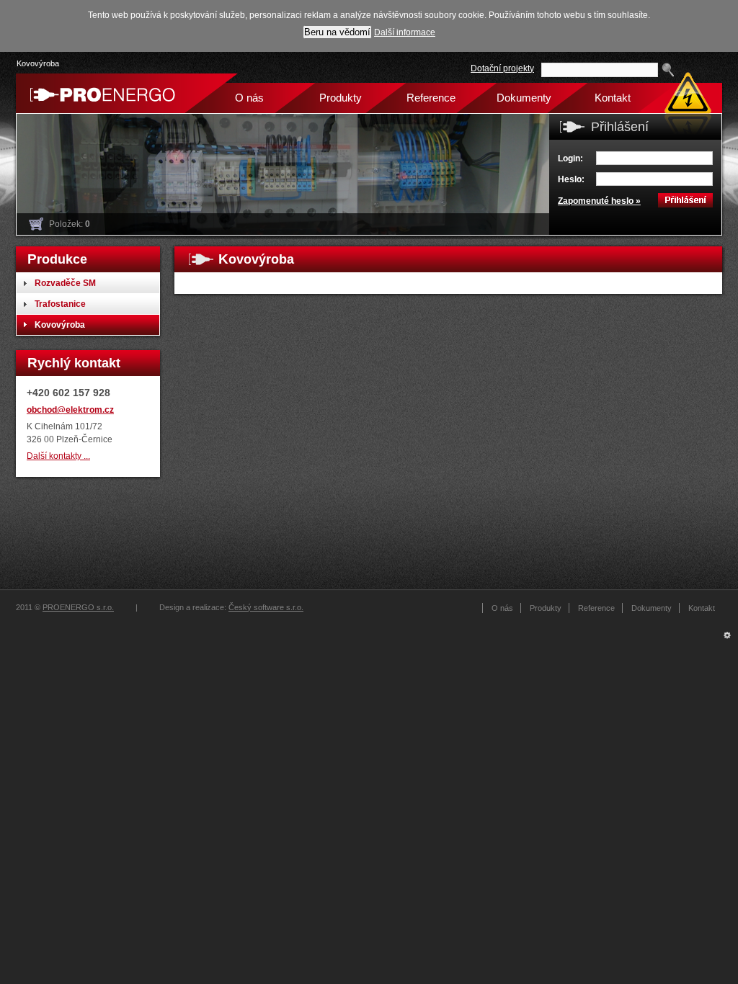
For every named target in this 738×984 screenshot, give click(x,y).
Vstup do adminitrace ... (727, 639)
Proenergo (99, 93)
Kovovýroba (38, 63)
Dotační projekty (502, 68)
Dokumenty (522, 97)
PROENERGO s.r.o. (78, 607)
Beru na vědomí (337, 32)
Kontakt (613, 97)
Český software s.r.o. (265, 607)
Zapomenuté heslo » (599, 200)
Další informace (404, 32)
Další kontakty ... (58, 455)
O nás (249, 97)
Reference (430, 97)
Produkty (340, 97)
